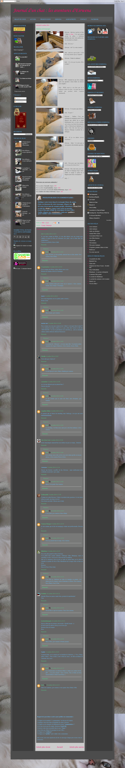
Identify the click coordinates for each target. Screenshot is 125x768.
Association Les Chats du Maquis (97, 210)
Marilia (43, 356)
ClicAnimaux (93, 243)
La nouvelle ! (24, 57)
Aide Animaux (93, 229)
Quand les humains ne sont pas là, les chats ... (25, 65)
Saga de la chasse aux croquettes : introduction (27, 178)
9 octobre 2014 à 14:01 (57, 252)
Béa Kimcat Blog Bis (94, 197)
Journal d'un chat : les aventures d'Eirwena (52, 10)
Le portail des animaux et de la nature (99, 279)
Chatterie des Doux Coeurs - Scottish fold (99, 266)
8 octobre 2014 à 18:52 (56, 267)
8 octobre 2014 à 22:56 (54, 382)
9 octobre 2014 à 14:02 (57, 281)
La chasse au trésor (25, 78)
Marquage (49, 225)
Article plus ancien (76, 747)
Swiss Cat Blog (92, 207)
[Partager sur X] (57, 223)
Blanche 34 (91, 205)
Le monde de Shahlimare (96, 276)
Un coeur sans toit (94, 252)
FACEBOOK (94, 19)
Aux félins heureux (94, 238)
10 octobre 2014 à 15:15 (58, 621)
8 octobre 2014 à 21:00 (54, 323)
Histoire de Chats (93, 202)
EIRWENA (58, 19)
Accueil (60, 747)
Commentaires (20, 101)
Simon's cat (92, 281)
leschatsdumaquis (46, 621)
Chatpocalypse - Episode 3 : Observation (26, 143)
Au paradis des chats (94, 259)
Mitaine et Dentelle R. (94, 218)
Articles (18, 98)
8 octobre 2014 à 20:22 (51, 296)
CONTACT (83, 19)
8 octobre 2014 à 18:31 (50, 234)
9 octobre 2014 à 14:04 (57, 369)
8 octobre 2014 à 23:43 (57, 411)
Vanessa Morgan (46, 524)
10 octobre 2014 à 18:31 (57, 511)
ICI (55, 186)
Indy (43, 222)
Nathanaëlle (44, 495)
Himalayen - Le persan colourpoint (98, 272)
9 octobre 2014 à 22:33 (54, 551)
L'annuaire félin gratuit (95, 274)
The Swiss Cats (45, 440)
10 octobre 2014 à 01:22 (53, 593)
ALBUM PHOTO (71, 19)
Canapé (43, 225)
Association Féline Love (95, 236)
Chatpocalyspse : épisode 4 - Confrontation (26, 204)
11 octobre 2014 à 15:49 (52, 652)
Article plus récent (43, 747)
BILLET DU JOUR (20, 19)
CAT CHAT (92, 199)
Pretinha (43, 594)
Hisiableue (44, 551)
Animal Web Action (94, 233)
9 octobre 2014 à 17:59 (55, 494)
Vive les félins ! (93, 283)
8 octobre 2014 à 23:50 (57, 440)
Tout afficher (108, 220)
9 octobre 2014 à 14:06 (57, 452)
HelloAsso (92, 249)
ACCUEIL (33, 19)
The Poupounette (93, 194)
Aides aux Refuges (94, 231)
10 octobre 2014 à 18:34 (57, 608)
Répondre (44, 245)
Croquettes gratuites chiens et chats (98, 247)
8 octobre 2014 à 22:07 (52, 356)
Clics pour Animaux (94, 245)
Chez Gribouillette (94, 270)
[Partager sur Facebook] (59, 223)
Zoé (42, 234)
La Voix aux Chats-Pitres (95, 215)
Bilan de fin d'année (25, 186)
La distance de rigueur (24, 72)
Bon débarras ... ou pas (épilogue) (27, 160)
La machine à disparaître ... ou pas (26, 169)
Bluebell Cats (93, 261)
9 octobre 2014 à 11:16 (53, 467)
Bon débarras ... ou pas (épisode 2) (27, 151)
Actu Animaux (93, 226)
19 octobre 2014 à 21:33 (57, 668)
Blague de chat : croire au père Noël (25, 86)
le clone (71, 34)
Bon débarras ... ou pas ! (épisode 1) (26, 195)
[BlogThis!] (55, 223)
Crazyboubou (45, 267)
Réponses (46, 249)
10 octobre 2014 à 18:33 (57, 577)
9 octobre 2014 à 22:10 (57, 524)
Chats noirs (92, 263)
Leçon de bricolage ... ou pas (26, 213)
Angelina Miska (45, 411)
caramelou (44, 382)
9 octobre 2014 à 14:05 (57, 425)
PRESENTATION (45, 19)
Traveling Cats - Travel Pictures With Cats (99, 213)
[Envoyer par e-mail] (54, 223)
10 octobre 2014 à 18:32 (57, 538)
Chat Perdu (92, 240)
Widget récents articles (19, 91)
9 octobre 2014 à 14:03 (57, 341)
